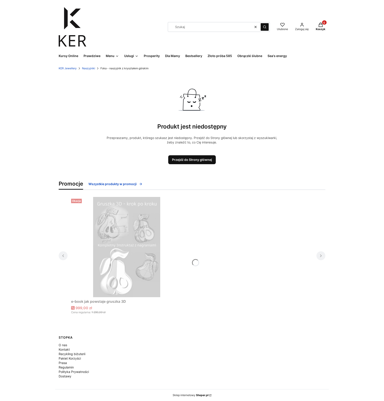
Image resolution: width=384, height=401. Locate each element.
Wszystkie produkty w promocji (112, 184)
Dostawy (65, 376)
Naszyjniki (88, 68)
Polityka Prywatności (74, 372)
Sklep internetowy (190, 395)
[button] (265, 27)
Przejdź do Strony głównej (192, 160)
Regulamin (66, 367)
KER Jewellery (68, 68)
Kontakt (64, 349)
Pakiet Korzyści (70, 358)
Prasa (63, 363)
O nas (63, 345)
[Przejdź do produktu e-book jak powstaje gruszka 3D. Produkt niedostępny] (126, 247)
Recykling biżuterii (72, 354)
